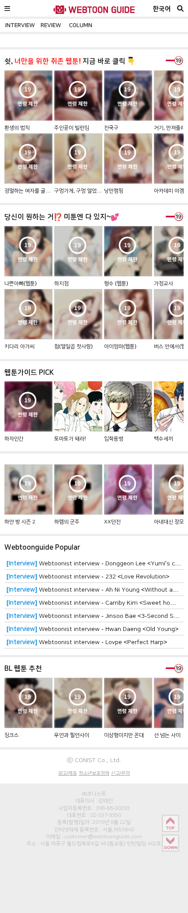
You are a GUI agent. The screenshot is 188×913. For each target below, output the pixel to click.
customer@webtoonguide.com (103, 836)
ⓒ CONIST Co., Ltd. (94, 759)
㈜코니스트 (94, 794)
